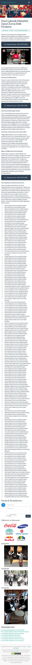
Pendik (11, 30)
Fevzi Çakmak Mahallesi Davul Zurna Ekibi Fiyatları (15, 631)
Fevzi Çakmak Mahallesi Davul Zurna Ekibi (12, 630)
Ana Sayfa (5, 30)
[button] (2, 11)
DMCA (16, 651)
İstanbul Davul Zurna (8, 2)
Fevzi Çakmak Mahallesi (21, 30)
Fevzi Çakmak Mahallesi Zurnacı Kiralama (12, 640)
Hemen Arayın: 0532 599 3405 (17, 44)
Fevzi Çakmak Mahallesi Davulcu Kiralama (12, 633)
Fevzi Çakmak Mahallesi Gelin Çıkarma (11, 637)
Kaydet (28, 516)
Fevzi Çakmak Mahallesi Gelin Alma (10, 635)
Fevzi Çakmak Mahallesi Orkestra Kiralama (12, 638)
